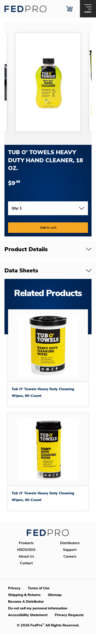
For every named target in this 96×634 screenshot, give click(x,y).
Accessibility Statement (28, 615)
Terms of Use (39, 588)
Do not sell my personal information (37, 608)
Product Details (26, 249)
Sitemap (55, 594)
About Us (26, 556)
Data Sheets (21, 270)
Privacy (14, 588)
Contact (26, 563)
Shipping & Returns (24, 594)
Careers (69, 556)
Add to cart (48, 227)
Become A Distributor (26, 601)
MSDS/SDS (26, 549)
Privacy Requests (69, 615)
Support (70, 549)
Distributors (70, 543)
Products (26, 543)
